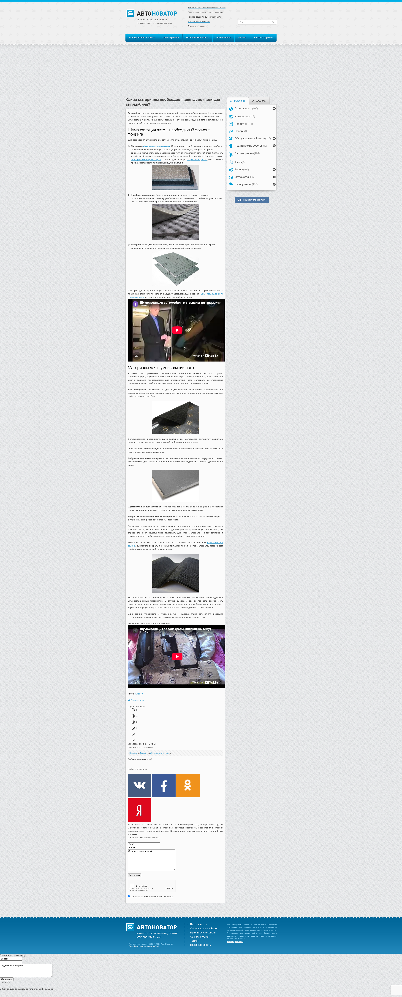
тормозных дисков (197, 159)
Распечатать (137, 700)
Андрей (139, 693)
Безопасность (223, 37)
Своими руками (171, 37)
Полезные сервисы (263, 37)
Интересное (245, 116)
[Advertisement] (201, 74)
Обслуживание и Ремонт (253, 138)
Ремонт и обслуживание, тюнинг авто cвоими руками (154, 21)
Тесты (239, 162)
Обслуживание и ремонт (142, 37)
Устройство (244, 176)
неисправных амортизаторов (146, 159)
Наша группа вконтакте (254, 199)
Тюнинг (242, 37)
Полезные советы (200, 944)
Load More (175, 908)
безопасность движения (156, 146)
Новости (244, 123)
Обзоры (241, 131)
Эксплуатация (246, 184)
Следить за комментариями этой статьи (152, 896)
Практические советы (197, 37)
